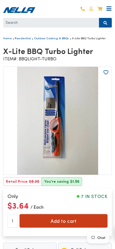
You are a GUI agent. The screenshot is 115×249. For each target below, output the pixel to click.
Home (7, 38)
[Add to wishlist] (106, 72)
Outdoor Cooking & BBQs (51, 38)
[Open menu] (109, 9)
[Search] (105, 23)
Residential (23, 38)
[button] (91, 9)
